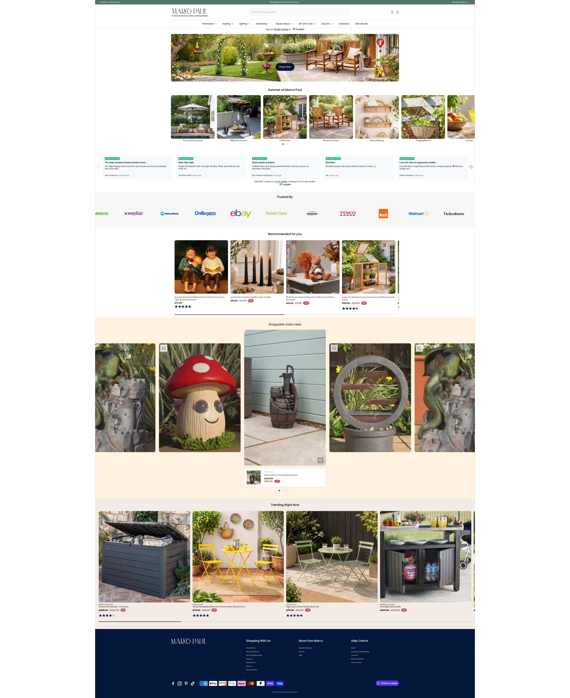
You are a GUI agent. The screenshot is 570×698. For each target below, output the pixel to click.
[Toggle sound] (320, 460)
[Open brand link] (103, 213)
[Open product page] (193, 117)
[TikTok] (193, 683)
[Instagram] (180, 683)
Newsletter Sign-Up (460, 2)
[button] (270, 641)
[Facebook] (173, 683)
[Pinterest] (186, 683)
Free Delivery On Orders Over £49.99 (284, 2)
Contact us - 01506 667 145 (110, 2)
